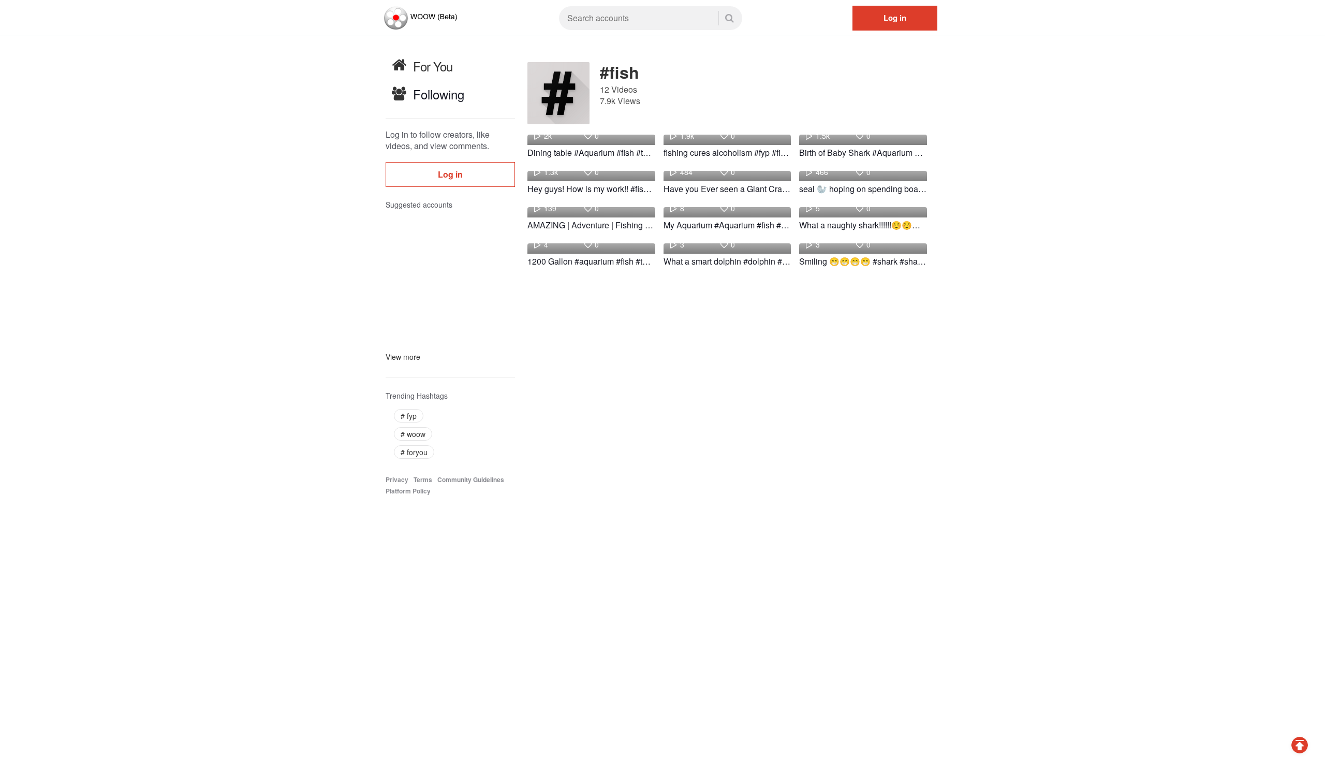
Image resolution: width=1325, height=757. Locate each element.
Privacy (397, 479)
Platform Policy (408, 491)
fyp (409, 416)
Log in (895, 17)
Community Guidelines (470, 479)
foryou (414, 452)
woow (413, 434)
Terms (423, 479)
